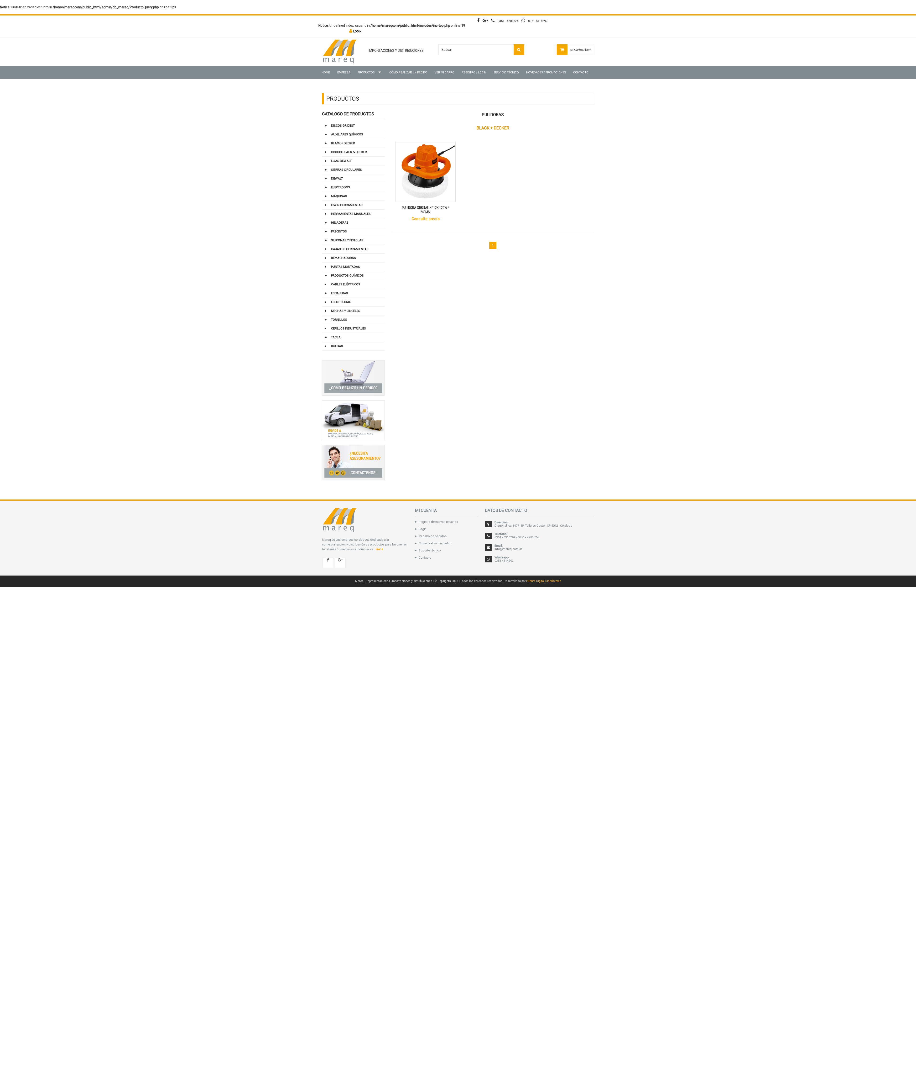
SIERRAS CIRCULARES (346, 169)
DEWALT (337, 178)
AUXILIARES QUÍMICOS (347, 134)
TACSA (336, 337)
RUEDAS (337, 346)
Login (423, 529)
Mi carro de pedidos (433, 536)
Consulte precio (425, 218)
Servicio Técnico (506, 72)
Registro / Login (474, 72)
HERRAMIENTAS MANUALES (351, 214)
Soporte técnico (430, 550)
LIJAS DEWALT (341, 161)
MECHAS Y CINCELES (345, 311)
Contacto (580, 72)
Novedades (546, 72)
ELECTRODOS (340, 187)
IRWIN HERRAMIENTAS (347, 205)
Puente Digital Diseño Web (543, 581)
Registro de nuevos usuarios (438, 522)
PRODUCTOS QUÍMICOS (347, 275)
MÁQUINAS (339, 196)
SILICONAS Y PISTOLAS (347, 240)
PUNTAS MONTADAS (345, 266)
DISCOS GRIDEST (343, 125)
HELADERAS (340, 222)
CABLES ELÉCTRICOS (345, 284)
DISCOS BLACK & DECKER (349, 152)
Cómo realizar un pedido (408, 72)
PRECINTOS (339, 231)
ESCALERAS (339, 293)
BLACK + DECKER (343, 143)
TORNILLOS (339, 319)
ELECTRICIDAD (341, 302)
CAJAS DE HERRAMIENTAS (350, 249)
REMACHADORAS (343, 258)
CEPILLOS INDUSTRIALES (348, 328)
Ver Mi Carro (444, 72)
